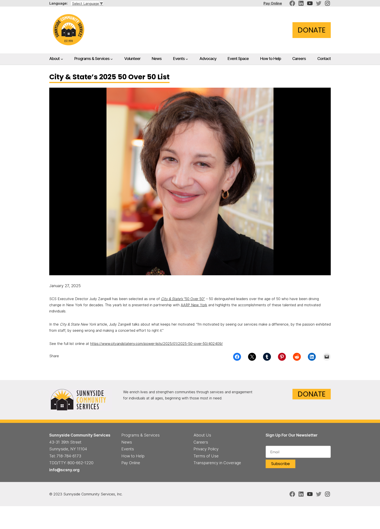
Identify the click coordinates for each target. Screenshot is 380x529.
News (126, 442)
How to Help (132, 456)
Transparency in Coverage (217, 462)
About (54, 58)
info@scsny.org (64, 469)
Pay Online (272, 3)
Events (179, 58)
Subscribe (280, 463)
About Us (202, 435)
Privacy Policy (206, 449)
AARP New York (194, 305)
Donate (311, 30)
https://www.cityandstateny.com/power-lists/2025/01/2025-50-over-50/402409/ (156, 343)
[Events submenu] (187, 59)
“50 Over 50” (183, 299)
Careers (201, 442)
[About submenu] (62, 59)
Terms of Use (206, 456)
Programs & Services (92, 58)
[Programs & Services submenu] (111, 59)
